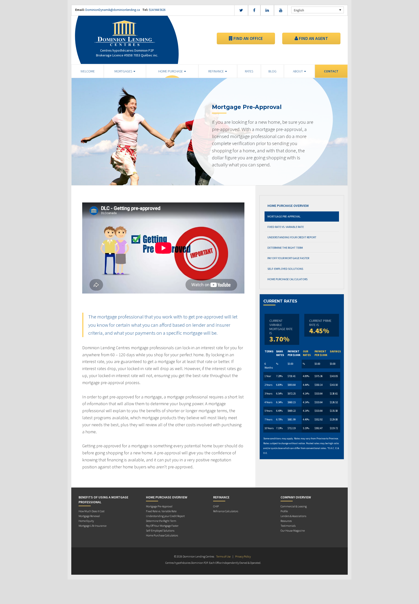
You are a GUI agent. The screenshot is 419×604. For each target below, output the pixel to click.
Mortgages (123, 71)
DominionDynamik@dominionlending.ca (112, 10)
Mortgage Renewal (89, 516)
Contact (331, 71)
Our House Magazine (293, 530)
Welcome (88, 71)
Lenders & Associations (293, 516)
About (298, 71)
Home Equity (86, 521)
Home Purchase (171, 71)
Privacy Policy (243, 556)
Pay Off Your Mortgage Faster (288, 258)
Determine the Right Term (285, 247)
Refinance (216, 71)
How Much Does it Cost (92, 511)
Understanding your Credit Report (291, 237)
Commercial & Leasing (294, 506)
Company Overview (296, 497)
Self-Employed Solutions (285, 269)
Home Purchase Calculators (287, 279)
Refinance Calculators (225, 511)
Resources (286, 521)
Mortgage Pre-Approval (284, 216)
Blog (272, 71)
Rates (249, 71)
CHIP (216, 506)
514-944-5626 (156, 10)
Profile (284, 511)
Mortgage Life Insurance (92, 525)
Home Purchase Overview (288, 205)
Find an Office (248, 38)
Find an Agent (313, 38)
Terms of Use (223, 556)
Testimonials (288, 525)
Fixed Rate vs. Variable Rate (285, 227)
